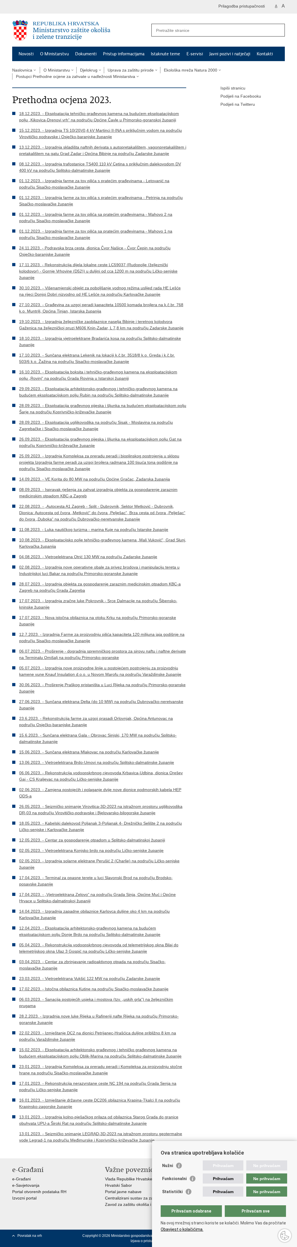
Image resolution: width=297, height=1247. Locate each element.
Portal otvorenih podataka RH (39, 1191)
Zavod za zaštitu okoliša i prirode (135, 1204)
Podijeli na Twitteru (237, 104)
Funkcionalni (174, 1178)
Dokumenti (86, 53)
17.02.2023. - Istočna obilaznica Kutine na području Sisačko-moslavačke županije (94, 989)
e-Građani (21, 1179)
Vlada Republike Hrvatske (128, 1179)
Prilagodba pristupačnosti (241, 6)
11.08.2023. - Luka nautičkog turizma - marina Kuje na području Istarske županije (93, 529)
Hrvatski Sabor (118, 1185)
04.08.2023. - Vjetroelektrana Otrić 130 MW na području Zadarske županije (88, 556)
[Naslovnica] (80, 30)
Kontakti (265, 53)
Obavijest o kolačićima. (182, 1229)
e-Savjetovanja (25, 1185)
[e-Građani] (37, 7)
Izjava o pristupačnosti (148, 1241)
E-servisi (194, 53)
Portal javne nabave (123, 1191)
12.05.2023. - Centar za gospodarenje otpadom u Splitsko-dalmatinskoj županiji (92, 840)
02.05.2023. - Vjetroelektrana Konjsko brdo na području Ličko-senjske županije (91, 850)
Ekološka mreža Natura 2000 (190, 70)
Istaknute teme (165, 53)
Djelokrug (88, 70)
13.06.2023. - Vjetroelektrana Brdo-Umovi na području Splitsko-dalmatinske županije (96, 762)
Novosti (26, 53)
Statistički (172, 1191)
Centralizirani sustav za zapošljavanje (139, 1198)
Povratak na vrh (29, 1236)
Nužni (167, 1165)
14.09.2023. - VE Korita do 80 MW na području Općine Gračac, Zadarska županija (94, 479)
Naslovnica (22, 70)
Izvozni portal (24, 1198)
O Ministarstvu (54, 53)
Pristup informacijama (123, 53)
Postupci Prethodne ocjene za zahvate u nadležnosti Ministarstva (75, 76)
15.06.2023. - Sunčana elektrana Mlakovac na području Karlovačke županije (89, 752)
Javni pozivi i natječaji (229, 53)
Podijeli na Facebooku (240, 96)
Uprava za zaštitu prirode (131, 70)
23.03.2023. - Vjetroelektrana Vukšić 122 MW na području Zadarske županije (89, 978)
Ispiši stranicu (232, 88)
